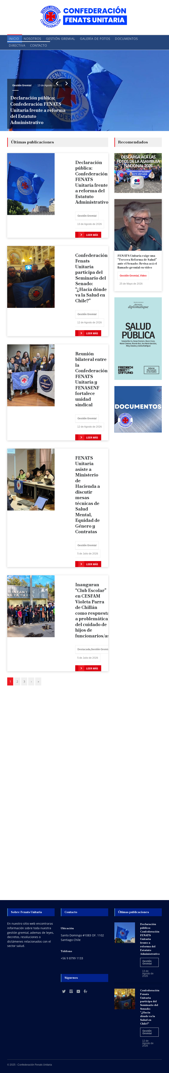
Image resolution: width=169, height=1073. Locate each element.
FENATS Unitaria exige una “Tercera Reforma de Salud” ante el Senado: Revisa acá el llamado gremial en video (137, 261)
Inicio (14, 39)
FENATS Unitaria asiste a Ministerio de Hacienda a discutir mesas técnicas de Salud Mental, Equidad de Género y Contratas (87, 495)
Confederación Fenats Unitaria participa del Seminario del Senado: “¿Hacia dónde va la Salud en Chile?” (91, 278)
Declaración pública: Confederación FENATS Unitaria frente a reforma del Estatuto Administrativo (38, 110)
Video (143, 275)
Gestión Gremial (60, 39)
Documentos (126, 39)
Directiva (17, 45)
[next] (66, 83)
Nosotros (32, 39)
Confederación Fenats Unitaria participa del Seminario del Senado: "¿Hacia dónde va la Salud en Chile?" (149, 1007)
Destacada (83, 649)
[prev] (57, 83)
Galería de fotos (95, 39)
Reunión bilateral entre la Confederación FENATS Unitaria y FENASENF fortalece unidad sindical (91, 379)
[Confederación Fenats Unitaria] (84, 21)
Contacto (38, 45)
